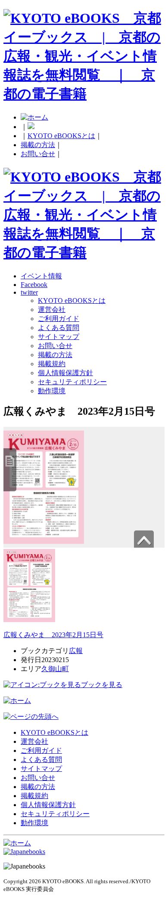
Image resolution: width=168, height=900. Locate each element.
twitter (29, 292)
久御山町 (55, 668)
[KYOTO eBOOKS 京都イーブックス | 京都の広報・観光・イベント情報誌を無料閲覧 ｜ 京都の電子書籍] (84, 94)
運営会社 (51, 309)
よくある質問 (58, 327)
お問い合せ (38, 153)
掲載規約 (51, 363)
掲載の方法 (38, 144)
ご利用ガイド (58, 318)
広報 (76, 650)
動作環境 (51, 391)
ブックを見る (101, 684)
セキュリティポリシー (72, 381)
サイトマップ (58, 336)
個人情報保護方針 (65, 372)
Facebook (34, 284)
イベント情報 (41, 276)
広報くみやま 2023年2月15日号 (53, 634)
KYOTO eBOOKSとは (61, 135)
